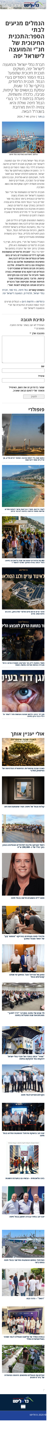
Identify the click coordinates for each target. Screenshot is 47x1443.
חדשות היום (28, 301)
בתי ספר (13, 289)
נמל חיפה (23, 289)
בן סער (41, 116)
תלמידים (28, 293)
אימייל (41, 376)
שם (42, 366)
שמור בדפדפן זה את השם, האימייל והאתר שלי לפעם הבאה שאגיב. (26, 389)
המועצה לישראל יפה (12, 293)
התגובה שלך (37, 333)
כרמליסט (40, 301)
